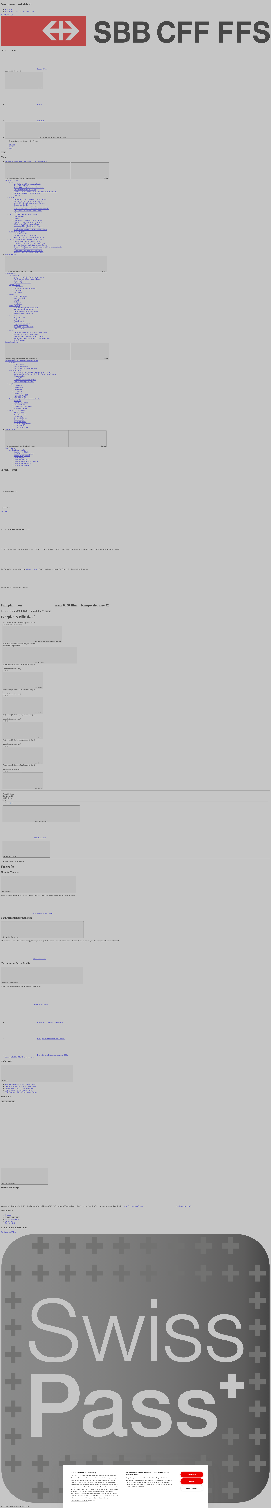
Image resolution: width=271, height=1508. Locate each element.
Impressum (91, 1500)
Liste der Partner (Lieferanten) (135, 1487)
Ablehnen (192, 1481)
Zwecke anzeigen (191, 1488)
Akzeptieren (192, 1474)
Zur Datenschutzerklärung (80, 1500)
